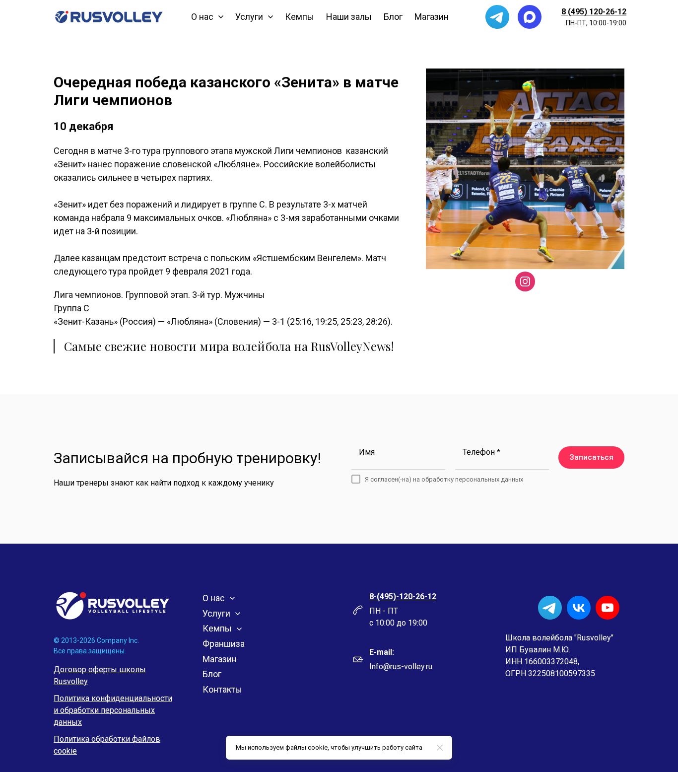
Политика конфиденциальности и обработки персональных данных (113, 710)
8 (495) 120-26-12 (593, 11)
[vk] (579, 608)
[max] (530, 17)
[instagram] (525, 281)
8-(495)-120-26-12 (402, 596)
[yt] (607, 608)
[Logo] (109, 17)
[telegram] (497, 17)
